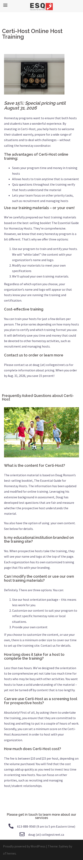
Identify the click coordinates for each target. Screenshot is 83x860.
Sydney (63, 846)
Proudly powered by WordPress (24, 846)
